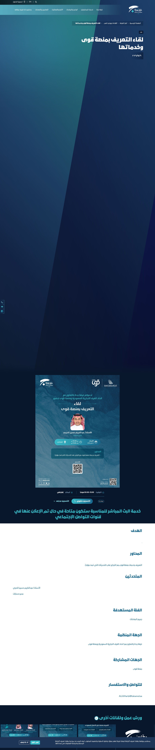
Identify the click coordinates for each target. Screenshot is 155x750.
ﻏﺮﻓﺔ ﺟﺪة (99, 10)
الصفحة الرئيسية (135, 23)
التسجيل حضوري (83, 501)
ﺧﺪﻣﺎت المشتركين (87, 10)
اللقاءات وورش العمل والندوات (110, 23)
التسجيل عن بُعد (62, 501)
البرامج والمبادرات (72, 10)
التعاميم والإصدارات (41, 10)
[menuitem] (30, 2)
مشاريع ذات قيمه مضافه (23, 10)
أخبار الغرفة (123, 23)
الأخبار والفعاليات (57, 10)
